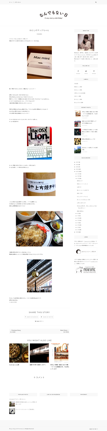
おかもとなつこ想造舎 (89, 241)
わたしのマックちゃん (82, 196)
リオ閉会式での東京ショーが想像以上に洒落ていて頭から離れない (89, 131)
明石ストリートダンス (82, 184)
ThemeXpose (21, 428)
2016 (77, 164)
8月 (78, 213)
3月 (78, 225)
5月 (78, 220)
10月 (78, 176)
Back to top (93, 429)
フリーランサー (82, 54)
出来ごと (41, 321)
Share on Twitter (48, 316)
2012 (77, 169)
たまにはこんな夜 (14, 364)
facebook (78, 73)
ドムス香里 (93, 54)
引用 (75, 83)
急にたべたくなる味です (83, 190)
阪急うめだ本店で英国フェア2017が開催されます (89, 122)
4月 (78, 222)
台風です (79, 187)
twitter (86, 73)
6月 (78, 218)
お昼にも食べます (81, 202)
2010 (77, 232)
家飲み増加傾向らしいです (88, 139)
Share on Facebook (32, 316)
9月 (78, 178)
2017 (77, 162)
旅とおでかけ (77, 102)
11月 (78, 173)
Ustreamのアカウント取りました (17, 399)
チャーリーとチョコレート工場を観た (25, 409)
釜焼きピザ (79, 180)
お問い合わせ (18, 2)
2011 (77, 171)
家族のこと (77, 86)
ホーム (10, 2)
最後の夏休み (80, 211)
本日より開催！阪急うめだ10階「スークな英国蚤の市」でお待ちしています (59, 367)
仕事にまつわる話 (78, 93)
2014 (77, 166)
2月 (78, 227)
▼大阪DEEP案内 (13, 302)
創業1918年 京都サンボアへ (38, 364)
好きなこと (77, 90)
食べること (77, 99)
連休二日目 (79, 193)
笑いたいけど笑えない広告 (83, 199)
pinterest (94, 73)
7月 (78, 215)
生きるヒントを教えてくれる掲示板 (89, 148)
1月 (78, 229)
